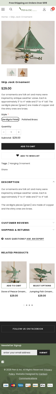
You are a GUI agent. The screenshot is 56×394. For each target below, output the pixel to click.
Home (4, 16)
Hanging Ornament (20, 163)
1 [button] (24, 305)
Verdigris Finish (10, 119)
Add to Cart (14, 285)
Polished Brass (30, 119)
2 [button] (26, 305)
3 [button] (29, 305)
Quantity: (6, 126)
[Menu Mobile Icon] (3, 9)
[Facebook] (2, 362)
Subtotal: (6, 137)
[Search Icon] (11, 9)
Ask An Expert (35, 238)
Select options (42, 285)
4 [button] (32, 305)
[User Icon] (44, 9)
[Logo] (28, 9)
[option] (28, 42)
